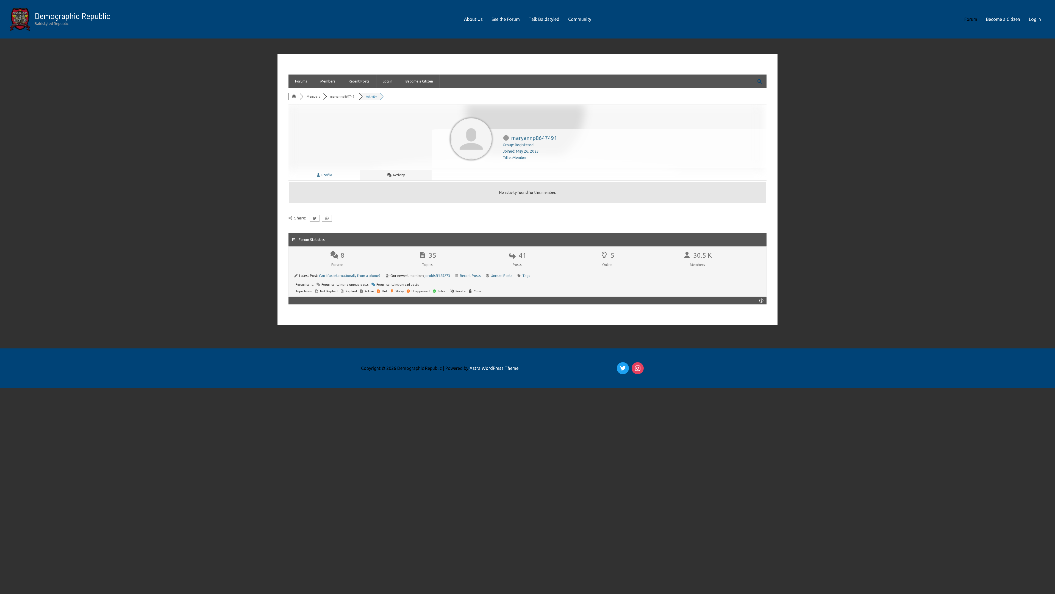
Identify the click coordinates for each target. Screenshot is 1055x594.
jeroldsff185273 (437, 275)
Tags (526, 275)
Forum (970, 19)
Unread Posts (501, 275)
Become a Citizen (1003, 19)
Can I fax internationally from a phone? (350, 275)
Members (327, 81)
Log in (1035, 19)
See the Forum (506, 19)
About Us (473, 19)
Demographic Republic (72, 16)
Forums (301, 81)
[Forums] (293, 96)
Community (579, 19)
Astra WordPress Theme (494, 368)
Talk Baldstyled (544, 19)
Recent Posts (359, 81)
